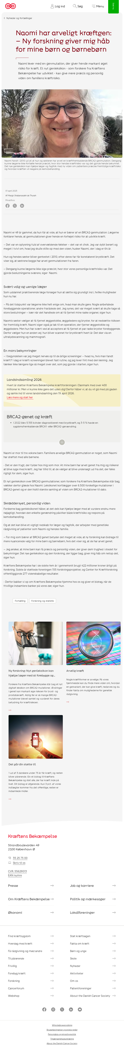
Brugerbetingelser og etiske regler (62, 1030)
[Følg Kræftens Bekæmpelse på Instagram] (53, 1009)
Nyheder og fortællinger (19, 18)
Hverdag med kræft (20, 943)
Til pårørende (16, 958)
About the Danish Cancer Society (90, 995)
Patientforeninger (80, 988)
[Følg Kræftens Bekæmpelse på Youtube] (80, 1009)
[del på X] (15, 206)
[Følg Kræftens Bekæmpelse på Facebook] (44, 1009)
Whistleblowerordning (62, 1025)
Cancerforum (16, 988)
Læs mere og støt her (20, 397)
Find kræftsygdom (19, 936)
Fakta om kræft (79, 943)
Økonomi (15, 912)
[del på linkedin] (22, 206)
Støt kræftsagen (80, 936)
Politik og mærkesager (88, 899)
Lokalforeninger (82, 912)
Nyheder (75, 965)
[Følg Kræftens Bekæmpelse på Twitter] (62, 1009)
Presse (13, 885)
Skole (73, 958)
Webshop (13, 995)
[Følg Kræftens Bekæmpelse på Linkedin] (71, 1009)
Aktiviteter (76, 973)
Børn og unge (78, 950)
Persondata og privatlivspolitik (62, 1034)
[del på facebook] (7, 206)
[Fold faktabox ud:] (62, 442)
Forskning (14, 980)
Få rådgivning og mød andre (25, 950)
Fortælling (20, 600)
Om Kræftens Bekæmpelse (29, 899)
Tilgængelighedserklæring (62, 1039)
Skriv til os (19, 862)
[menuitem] (56, 6)
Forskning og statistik (42, 600)
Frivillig (12, 965)
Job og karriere (82, 885)
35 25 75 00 (20, 857)
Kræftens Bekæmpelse (32, 836)
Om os (74, 980)
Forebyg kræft (17, 973)
